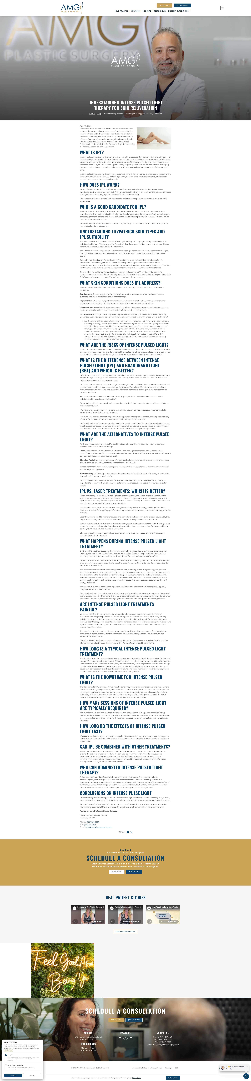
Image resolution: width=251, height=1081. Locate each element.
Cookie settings (173, 1078)
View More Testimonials (125, 932)
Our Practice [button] (122, 11)
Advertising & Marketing (16, 1065)
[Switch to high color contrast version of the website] (222, 8)
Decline (32, 1075)
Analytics (11, 1055)
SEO (176, 1068)
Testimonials (160, 11)
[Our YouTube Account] (243, 546)
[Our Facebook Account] (243, 535)
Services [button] (135, 11)
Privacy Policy (156, 1068)
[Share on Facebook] (128, 832)
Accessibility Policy (139, 1068)
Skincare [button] (147, 11)
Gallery (172, 11)
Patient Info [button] (183, 11)
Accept (13, 1075)
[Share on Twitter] (131, 832)
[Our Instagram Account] (243, 540)
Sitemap (168, 1068)
